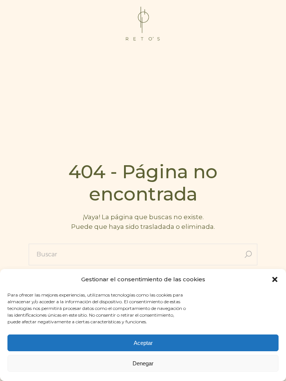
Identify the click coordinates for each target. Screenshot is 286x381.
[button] (275, 279)
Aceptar (143, 343)
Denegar (143, 363)
